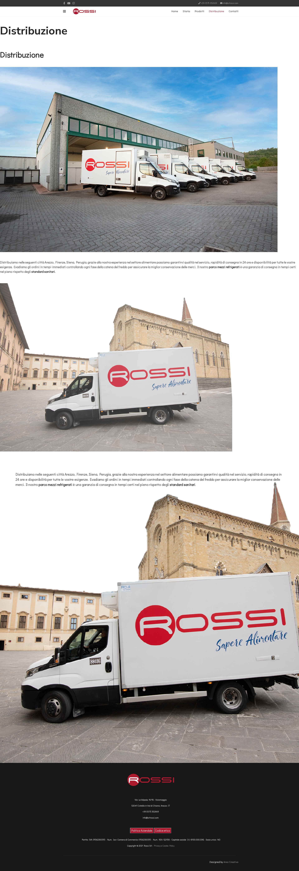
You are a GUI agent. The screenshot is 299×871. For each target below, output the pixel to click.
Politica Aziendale (141, 830)
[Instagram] (73, 3)
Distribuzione (216, 11)
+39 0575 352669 (209, 3)
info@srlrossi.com (230, 3)
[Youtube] (68, 3)
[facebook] (64, 3)
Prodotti (199, 11)
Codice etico (162, 830)
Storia (186, 11)
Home (174, 11)
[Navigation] (64, 11)
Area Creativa (230, 862)
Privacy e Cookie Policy (164, 845)
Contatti (233, 11)
